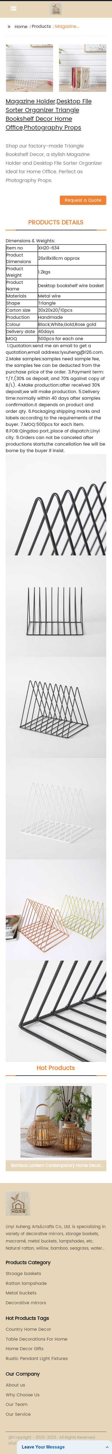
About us (15, 1385)
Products (41, 26)
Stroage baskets (23, 1273)
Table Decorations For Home (36, 1339)
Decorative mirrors (26, 1303)
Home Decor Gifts (24, 1349)
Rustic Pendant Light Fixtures (37, 1358)
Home (21, 26)
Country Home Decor (28, 1329)
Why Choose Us (22, 1395)
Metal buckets (21, 1293)
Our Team (16, 1404)
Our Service (18, 1414)
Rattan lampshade (26, 1283)
